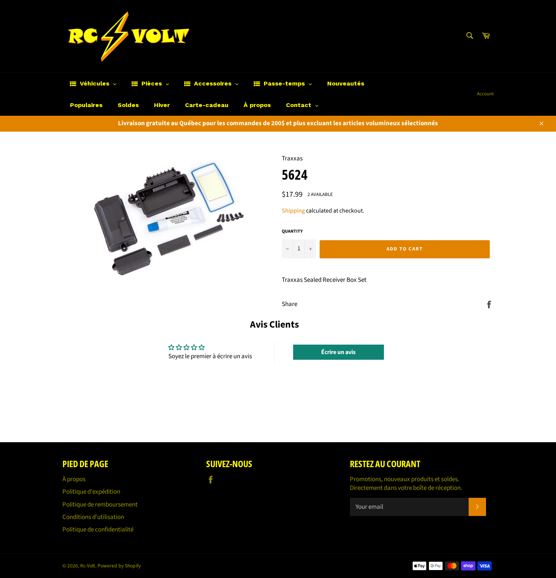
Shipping (293, 211)
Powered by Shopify (119, 565)
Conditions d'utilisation (93, 517)
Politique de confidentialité (98, 529)
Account (485, 93)
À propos (73, 479)
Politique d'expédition (91, 491)
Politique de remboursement (100, 504)
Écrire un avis (338, 352)
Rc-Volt (87, 565)
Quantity (292, 231)
